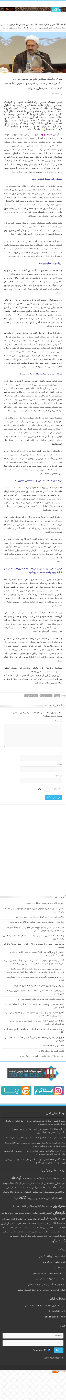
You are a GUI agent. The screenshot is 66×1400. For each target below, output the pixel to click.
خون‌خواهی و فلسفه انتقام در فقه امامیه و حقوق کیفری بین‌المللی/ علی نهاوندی (34, 1002)
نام (61, 752)
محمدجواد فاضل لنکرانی (12, 1238)
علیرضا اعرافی (15, 1234)
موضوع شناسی (37, 1242)
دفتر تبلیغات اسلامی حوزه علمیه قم (49, 1283)
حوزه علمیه (7, 1223)
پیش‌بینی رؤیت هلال (35, 1246)
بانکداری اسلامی (35, 1216)
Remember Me (40, 1360)
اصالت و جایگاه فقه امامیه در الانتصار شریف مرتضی (41, 1066)
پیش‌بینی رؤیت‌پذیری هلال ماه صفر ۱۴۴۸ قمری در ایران (39, 996)
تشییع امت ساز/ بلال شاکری (51, 1061)
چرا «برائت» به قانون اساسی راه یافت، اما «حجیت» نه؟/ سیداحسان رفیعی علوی (33, 947)
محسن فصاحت (29, 1238)
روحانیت (46, 1234)
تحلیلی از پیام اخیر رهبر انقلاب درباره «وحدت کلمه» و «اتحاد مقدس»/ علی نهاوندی (37, 964)
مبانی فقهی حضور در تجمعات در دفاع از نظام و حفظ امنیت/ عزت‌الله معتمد (33, 956)
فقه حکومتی (59, 1238)
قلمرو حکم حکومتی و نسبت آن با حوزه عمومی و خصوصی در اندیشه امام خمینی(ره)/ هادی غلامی (33, 1024)
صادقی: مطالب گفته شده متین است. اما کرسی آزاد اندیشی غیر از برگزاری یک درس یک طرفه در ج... (36, 1141)
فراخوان (5, 1234)
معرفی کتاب (50, 1242)
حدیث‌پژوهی (19, 1223)
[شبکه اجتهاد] (33, 9)
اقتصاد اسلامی (54, 1209)
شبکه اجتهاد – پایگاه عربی (53, 1272)
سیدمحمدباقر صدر (31, 1234)
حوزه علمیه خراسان (51, 1229)
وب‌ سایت (58, 775)
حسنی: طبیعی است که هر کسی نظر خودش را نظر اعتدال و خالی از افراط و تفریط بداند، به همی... (35, 1133)
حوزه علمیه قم (30, 1229)
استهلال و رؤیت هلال (19, 1202)
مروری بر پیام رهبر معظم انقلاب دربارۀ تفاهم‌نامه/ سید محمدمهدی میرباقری (34, 1049)
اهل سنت (48, 1216)
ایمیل (59, 764)
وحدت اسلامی (9, 1242)
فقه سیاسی (48, 1238)
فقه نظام (39, 1238)
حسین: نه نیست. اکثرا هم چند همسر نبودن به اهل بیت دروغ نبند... (34, 1148)
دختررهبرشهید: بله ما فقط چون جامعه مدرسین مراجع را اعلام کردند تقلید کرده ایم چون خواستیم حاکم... (35, 1155)
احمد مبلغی (37, 1202)
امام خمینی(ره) (37, 1208)
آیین (57, 695)
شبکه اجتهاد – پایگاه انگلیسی (52, 1267)
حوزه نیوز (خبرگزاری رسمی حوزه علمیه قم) (46, 1294)
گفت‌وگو (58, 1252)
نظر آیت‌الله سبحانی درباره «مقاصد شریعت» (44, 913)
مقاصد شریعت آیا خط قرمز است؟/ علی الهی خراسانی (40, 927)
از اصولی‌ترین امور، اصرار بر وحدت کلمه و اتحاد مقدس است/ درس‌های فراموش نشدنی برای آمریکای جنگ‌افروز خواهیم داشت (35, 981)
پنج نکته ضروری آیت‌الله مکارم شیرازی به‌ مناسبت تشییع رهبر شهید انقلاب (34, 1041)
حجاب (28, 1223)
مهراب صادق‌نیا (31, 695)
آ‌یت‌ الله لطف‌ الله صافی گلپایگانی (18, 1198)
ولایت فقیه (59, 1246)
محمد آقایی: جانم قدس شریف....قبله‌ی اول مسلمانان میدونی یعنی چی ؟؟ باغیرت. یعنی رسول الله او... (35, 1171)
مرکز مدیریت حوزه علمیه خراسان (50, 1289)
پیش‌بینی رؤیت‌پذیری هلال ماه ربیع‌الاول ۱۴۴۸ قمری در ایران (37, 932)
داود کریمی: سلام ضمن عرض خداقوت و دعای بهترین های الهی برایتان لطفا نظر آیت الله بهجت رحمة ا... (34, 1163)
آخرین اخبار (50, 24)
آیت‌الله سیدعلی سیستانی (32, 1193)
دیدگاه (58, 721)
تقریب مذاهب (38, 1223)
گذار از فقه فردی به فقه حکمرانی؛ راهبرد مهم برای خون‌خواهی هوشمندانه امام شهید (36, 1033)
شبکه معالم (60, 1278)
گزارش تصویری (18, 1246)
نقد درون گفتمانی (24, 1242)
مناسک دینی (46, 695)
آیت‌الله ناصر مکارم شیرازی (46, 1198)
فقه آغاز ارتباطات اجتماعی (52, 1056)
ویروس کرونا (48, 1246)
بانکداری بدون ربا (19, 1216)
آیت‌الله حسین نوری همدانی (32, 1188)
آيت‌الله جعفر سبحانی (55, 1188)
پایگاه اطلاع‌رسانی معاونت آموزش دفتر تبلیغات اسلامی (41, 1300)
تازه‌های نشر (55, 1223)
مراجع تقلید (61, 1242)
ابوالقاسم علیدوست (54, 1202)
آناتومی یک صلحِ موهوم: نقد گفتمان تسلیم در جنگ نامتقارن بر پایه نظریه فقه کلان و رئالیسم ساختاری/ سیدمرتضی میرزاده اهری (34, 972)
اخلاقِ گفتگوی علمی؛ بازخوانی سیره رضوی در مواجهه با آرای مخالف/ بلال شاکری (33, 920)
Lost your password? (53, 1368)
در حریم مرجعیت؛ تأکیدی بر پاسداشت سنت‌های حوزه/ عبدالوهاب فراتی (35, 989)
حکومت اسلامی (15, 1229)
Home (60, 24)
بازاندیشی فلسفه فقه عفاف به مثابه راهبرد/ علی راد (41, 1009)
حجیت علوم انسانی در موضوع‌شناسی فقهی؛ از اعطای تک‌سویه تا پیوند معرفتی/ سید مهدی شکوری (35, 939)
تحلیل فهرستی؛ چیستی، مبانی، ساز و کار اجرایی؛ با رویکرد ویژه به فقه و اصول (34, 1016)
